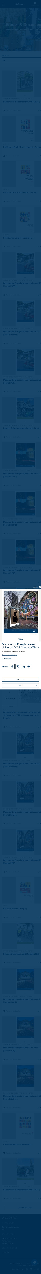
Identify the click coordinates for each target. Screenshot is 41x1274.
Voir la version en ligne (9, 655)
